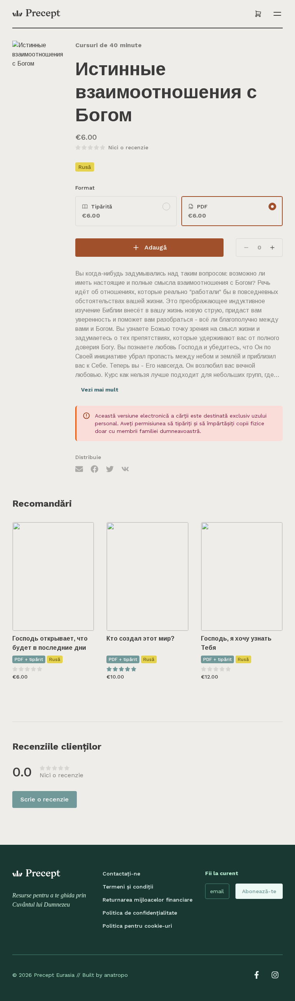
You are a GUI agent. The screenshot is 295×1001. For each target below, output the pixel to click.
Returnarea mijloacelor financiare (147, 900)
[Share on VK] (125, 468)
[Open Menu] (276, 14)
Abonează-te (259, 891)
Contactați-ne (121, 874)
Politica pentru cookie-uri (137, 926)
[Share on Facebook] (94, 468)
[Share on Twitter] (110, 468)
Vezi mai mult (99, 390)
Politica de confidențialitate (140, 913)
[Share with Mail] (79, 468)
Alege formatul (58, 617)
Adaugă (155, 247)
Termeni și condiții (128, 887)
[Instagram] (275, 975)
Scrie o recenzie (44, 799)
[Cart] (258, 13)
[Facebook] (256, 975)
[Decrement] (246, 247)
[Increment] (272, 247)
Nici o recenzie (128, 147)
